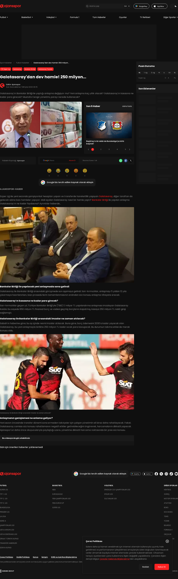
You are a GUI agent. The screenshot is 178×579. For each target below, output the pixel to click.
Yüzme (166, 521)
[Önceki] (88, 149)
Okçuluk (167, 534)
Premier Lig (4, 512)
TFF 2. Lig (3, 498)
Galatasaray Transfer (45, 69)
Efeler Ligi (108, 494)
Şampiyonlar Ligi (7, 525)
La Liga (3, 516)
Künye (35, 557)
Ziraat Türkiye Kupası (9, 538)
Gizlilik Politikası (23, 557)
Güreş (166, 494)
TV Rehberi (145, 17)
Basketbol (26, 17)
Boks (166, 507)
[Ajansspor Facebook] (156, 474)
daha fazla (127, 106)
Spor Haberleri (6, 63)
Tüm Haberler (99, 17)
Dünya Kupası (5, 547)
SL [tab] (139, 73)
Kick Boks (168, 512)
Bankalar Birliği (30, 69)
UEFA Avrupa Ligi (7, 530)
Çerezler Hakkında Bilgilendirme (115, 559)
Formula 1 (74, 17)
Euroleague (57, 494)
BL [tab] (175, 73)
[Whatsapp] (120, 160)
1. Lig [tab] (145, 73)
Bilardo (167, 525)
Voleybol (50, 17)
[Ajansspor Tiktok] (171, 474)
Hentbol (167, 489)
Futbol (3, 17)
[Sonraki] (129, 149)
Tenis (166, 516)
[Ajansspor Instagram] (166, 474)
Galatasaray (17, 69)
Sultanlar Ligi (110, 498)
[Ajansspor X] (161, 474)
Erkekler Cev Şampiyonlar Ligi (117, 489)
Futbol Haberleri (22, 63)
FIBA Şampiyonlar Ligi (61, 498)
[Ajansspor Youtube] (176, 474)
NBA (54, 489)
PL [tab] (159, 73)
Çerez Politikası (6, 557)
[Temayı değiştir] (174, 6)
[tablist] (157, 73)
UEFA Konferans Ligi (8, 534)
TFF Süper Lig (5, 69)
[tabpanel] (157, 78)
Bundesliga (5, 507)
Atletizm (167, 503)
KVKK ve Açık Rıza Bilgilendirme (64, 557)
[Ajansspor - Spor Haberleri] (10, 6)
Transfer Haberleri (8, 543)
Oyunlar (123, 17)
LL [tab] (164, 73)
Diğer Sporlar (170, 17)
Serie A (3, 521)
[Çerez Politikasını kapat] (167, 541)
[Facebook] (125, 160)
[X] (130, 160)
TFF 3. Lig (3, 503)
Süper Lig (4, 489)
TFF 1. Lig (3, 494)
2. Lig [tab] (153, 73)
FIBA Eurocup (58, 503)
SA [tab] (169, 73)
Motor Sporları (171, 498)
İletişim (45, 557)
